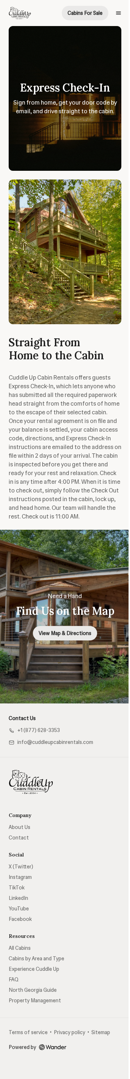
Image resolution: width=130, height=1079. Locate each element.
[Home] (31, 782)
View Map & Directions (65, 633)
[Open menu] (118, 13)
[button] (34, 730)
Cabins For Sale (85, 13)
